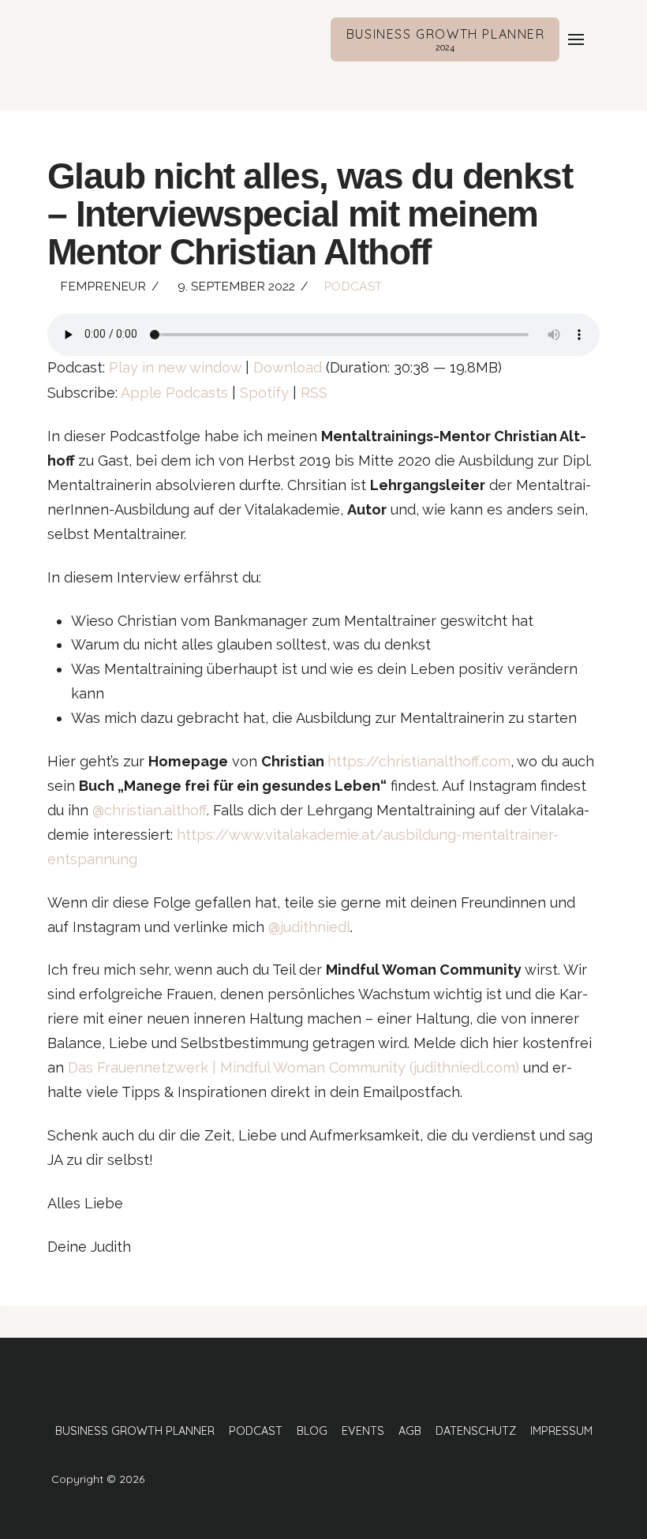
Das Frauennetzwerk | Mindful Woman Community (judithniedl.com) (293, 1067)
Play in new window (175, 367)
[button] (576, 39)
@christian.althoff (149, 810)
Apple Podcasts (174, 392)
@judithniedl (309, 927)
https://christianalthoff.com (418, 761)
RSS (314, 392)
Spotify (264, 392)
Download (287, 367)
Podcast (353, 286)
